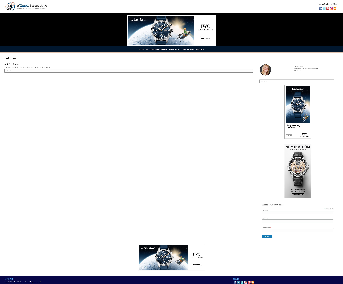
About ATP (200, 49)
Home (141, 49)
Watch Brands (188, 49)
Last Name (265, 218)
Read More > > (297, 70)
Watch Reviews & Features (156, 49)
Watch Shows (174, 49)
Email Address (266, 227)
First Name (265, 210)
